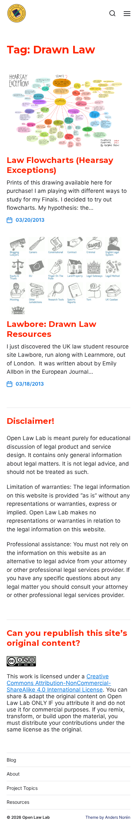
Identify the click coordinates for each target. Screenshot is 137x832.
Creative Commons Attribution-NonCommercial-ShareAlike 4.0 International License (59, 683)
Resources (18, 802)
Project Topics (22, 788)
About (13, 774)
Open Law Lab (36, 817)
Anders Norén (117, 817)
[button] (112, 13)
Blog (11, 760)
